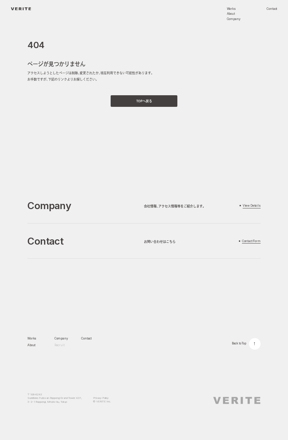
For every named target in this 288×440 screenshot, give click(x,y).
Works (31, 338)
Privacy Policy (101, 398)
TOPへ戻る (144, 101)
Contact (86, 338)
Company (61, 338)
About (31, 345)
